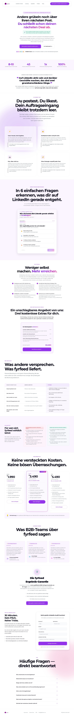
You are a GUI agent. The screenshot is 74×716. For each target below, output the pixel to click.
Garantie (33, 3)
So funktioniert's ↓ (48, 46)
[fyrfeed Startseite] (7, 4)
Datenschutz (31, 712)
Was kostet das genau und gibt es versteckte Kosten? (36, 699)
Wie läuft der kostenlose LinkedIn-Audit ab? (36, 703)
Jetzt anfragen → (37, 501)
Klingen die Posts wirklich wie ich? (36, 682)
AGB (36, 712)
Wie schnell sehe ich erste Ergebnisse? (36, 674)
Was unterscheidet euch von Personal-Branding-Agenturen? (36, 687)
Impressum (26, 712)
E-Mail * (39, 626)
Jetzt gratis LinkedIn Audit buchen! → (37, 603)
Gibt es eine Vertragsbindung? (36, 691)
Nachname (55, 621)
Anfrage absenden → (53, 643)
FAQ (43, 3)
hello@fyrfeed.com (42, 712)
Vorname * (40, 621)
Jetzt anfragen (14, 501)
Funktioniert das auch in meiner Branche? (36, 695)
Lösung (27, 3)
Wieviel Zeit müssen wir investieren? (36, 678)
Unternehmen (41, 631)
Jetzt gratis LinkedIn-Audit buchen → (30, 46)
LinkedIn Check (19, 3)
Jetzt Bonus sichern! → (37, 349)
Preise (38, 3)
